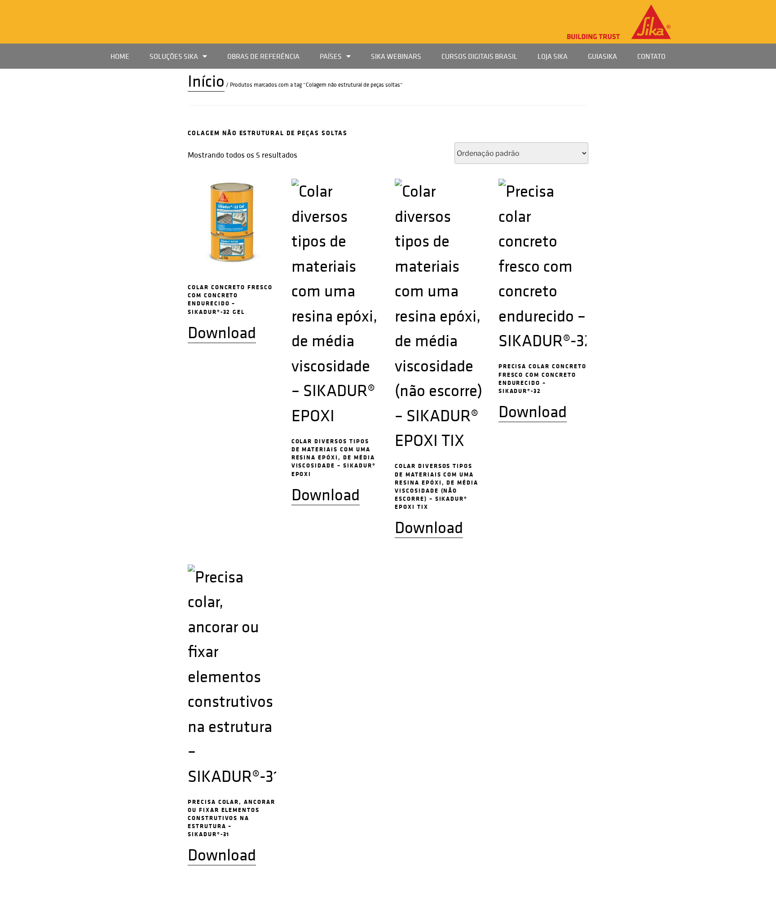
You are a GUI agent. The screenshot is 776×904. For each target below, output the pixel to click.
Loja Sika (553, 56)
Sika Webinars (396, 56)
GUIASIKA (602, 56)
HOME (119, 56)
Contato (651, 56)
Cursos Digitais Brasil (479, 56)
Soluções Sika (174, 56)
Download (222, 332)
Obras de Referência (263, 56)
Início (206, 81)
